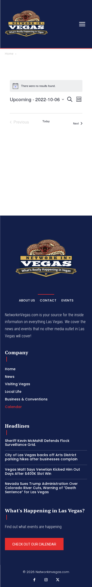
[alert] (46, 86)
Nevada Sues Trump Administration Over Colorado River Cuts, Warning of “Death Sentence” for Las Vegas (41, 487)
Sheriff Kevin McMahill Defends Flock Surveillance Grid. (37, 442)
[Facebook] (34, 580)
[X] (57, 580)
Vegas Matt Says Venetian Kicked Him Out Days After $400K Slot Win (42, 471)
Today (46, 121)
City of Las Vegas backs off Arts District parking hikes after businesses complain (41, 457)
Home (9, 54)
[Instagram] (46, 580)
